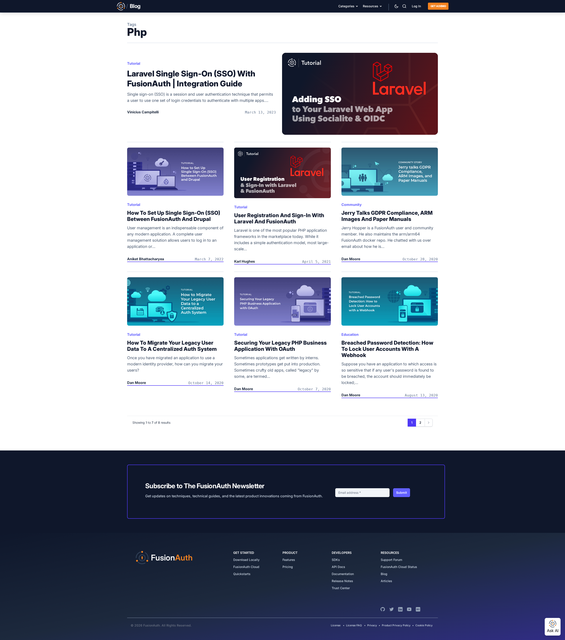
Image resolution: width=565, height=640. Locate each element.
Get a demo (438, 6)
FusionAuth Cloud (246, 567)
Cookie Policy (424, 625)
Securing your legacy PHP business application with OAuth (280, 346)
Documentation (343, 574)
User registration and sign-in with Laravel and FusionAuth (279, 218)
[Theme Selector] (396, 6)
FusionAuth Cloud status (399, 567)
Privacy (372, 625)
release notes (342, 581)
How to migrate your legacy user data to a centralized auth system (172, 346)
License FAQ (354, 625)
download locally (246, 560)
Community (351, 204)
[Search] (404, 6)
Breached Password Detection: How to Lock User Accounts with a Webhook (387, 349)
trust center (341, 588)
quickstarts (241, 574)
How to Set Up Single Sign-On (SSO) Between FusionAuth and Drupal (173, 216)
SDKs (336, 560)
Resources (370, 6)
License (336, 625)
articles (386, 581)
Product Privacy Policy (396, 625)
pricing (287, 567)
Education (350, 334)
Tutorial (133, 63)
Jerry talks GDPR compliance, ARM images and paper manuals (387, 216)
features (288, 560)
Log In (416, 6)
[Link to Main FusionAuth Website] (121, 6)
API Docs (338, 567)
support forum (391, 560)
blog (384, 574)
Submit (401, 492)
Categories (346, 6)
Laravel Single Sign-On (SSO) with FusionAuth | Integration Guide (191, 78)
